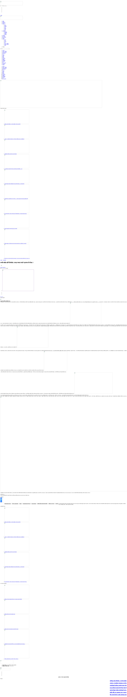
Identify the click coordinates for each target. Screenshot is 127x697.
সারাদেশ (3, 23)
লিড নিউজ (3, 61)
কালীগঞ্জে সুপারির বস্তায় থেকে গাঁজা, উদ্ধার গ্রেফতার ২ (11, 658)
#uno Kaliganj (34, 503)
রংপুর (5, 30)
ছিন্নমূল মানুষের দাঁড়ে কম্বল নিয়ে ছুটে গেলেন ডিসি (10, 228)
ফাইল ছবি (57, 503)
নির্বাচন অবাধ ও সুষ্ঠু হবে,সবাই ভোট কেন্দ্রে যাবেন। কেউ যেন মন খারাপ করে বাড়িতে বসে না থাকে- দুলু (17, 258)
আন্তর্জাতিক (4, 53)
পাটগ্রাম (5, 34)
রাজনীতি (3, 59)
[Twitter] (63, 500)
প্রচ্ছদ (1, 15)
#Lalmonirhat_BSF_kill (26, 503)
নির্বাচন (5, 45)
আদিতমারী (5, 32)
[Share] (63, 501)
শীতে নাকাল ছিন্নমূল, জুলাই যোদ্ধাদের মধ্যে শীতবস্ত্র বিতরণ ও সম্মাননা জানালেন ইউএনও (15, 213)
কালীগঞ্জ (5, 33)
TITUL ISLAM (2, 267)
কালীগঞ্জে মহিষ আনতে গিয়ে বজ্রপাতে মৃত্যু (9, 614)
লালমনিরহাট (3, 60)
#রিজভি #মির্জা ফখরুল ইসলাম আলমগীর (42, 503)
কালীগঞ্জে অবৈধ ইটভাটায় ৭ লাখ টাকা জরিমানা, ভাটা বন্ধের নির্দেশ (109, 680)
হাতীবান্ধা (5, 31)
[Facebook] (63, 498)
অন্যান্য (3, 50)
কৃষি (4, 42)
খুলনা (5, 27)
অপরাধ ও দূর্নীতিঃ (6, 44)
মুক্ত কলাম (3, 36)
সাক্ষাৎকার (3, 35)
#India (20, 503)
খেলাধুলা (3, 38)
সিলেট (5, 29)
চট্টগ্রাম (5, 25)
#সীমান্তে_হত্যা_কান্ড (51, 503)
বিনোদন (5, 41)
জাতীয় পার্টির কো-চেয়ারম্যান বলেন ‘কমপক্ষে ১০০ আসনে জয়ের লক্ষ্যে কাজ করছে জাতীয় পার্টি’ (16, 198)
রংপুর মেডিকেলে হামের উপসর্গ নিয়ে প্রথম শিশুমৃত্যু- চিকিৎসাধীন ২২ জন (13, 168)
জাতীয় (3, 21)
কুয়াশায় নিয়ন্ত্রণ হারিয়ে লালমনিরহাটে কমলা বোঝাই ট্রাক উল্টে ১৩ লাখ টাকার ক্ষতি (14, 183)
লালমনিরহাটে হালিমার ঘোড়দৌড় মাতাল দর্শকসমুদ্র (10, 551)
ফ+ (0, 296)
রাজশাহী (5, 26)
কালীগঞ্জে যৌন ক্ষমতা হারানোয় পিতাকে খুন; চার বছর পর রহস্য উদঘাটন (13, 599)
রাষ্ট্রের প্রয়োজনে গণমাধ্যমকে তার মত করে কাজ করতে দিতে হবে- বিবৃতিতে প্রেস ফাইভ (15, 243)
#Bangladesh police (8, 503)
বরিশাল (5, 28)
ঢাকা (4, 24)
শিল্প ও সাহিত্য (4, 37)
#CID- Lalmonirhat (15, 503)
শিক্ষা (5, 40)
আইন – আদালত (6, 43)
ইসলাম (5, 39)
